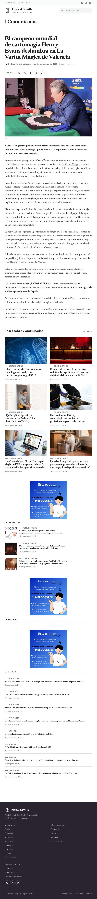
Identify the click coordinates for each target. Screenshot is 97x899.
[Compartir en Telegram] (36, 73)
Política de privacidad (13, 877)
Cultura (8, 854)
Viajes (53, 833)
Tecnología (55, 829)
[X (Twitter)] (86, 3)
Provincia (9, 833)
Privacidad (79, 894)
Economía (9, 841)
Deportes (9, 845)
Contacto (9, 868)
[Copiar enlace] (42, 73)
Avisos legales (11, 872)
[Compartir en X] (24, 73)
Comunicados (22, 22)
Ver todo (86, 331)
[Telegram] (82, 3)
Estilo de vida (10, 858)
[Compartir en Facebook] (30, 73)
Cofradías (9, 849)
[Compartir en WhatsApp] (19, 73)
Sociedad (54, 837)
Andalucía (9, 837)
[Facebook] (90, 3)
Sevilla (7, 829)
